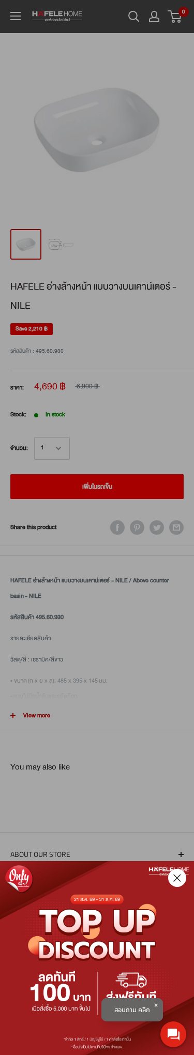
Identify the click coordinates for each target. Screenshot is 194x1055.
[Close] (177, 878)
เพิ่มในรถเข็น (97, 486)
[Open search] (134, 16)
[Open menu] (15, 16)
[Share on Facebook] (117, 527)
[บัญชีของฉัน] (154, 16)
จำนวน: (19, 448)
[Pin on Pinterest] (137, 527)
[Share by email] (176, 527)
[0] (175, 16)
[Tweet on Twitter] (157, 527)
